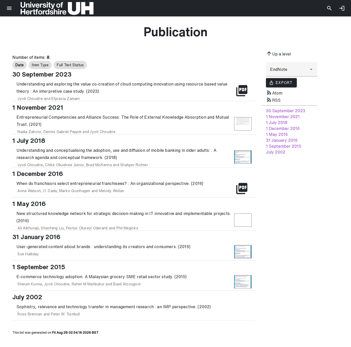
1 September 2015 (283, 146)
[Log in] (342, 8)
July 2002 (275, 152)
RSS (273, 100)
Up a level (278, 53)
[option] (19, 65)
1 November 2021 (283, 117)
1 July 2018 (276, 122)
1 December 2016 (283, 128)
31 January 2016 (282, 140)
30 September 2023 (285, 111)
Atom (274, 92)
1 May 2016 (277, 134)
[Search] (329, 8)
